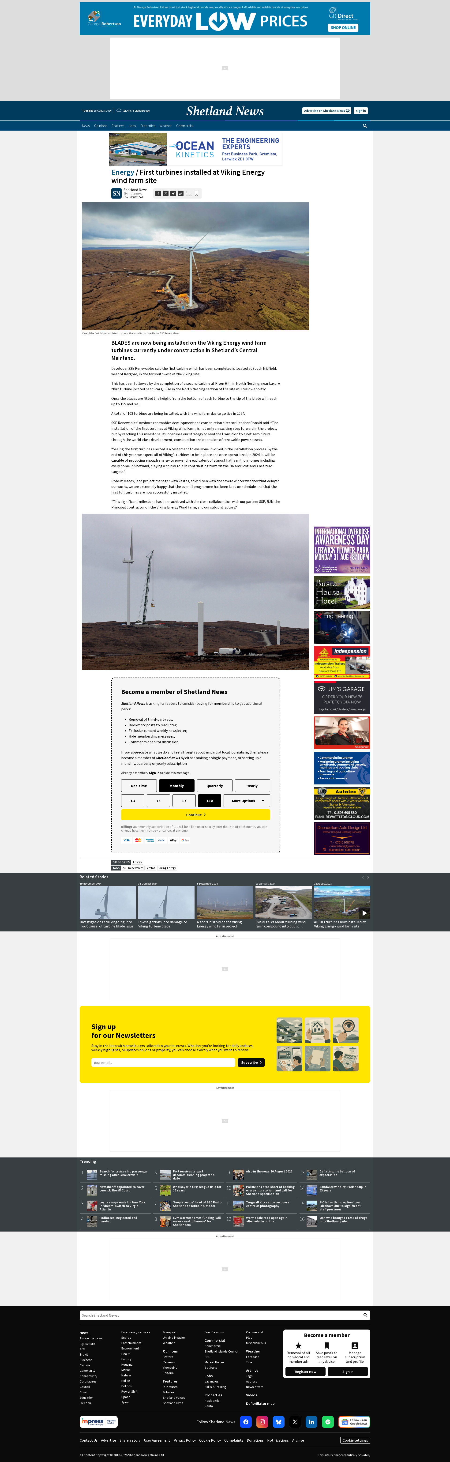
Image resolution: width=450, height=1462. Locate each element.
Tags (249, 1376)
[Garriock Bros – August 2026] (342, 662)
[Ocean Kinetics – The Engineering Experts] (195, 149)
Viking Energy (167, 868)
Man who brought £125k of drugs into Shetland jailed (343, 1219)
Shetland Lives (173, 1403)
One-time (139, 785)
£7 (184, 800)
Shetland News (135, 189)
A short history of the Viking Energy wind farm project (219, 923)
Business (86, 1360)
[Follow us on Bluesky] (279, 1422)
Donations (255, 1440)
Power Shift (129, 1391)
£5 (159, 800)
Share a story (130, 1440)
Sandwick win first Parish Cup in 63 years (342, 1188)
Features (170, 1381)
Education (87, 1397)
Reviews (169, 1362)
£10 (210, 800)
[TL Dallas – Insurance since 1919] (342, 768)
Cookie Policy (210, 1440)
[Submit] (365, 1315)
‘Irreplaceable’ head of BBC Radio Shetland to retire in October (197, 1204)
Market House (214, 1362)
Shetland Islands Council (221, 1351)
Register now (305, 1371)
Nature (126, 1375)
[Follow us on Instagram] (262, 1422)
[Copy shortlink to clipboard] (181, 193)
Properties (213, 1395)
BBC (207, 1357)
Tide (249, 1362)
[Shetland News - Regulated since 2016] (99, 1422)
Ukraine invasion (174, 1337)
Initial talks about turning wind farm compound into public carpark (280, 926)
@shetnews (133, 193)
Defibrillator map (260, 1403)
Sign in (361, 111)
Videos (251, 1395)
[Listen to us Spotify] (328, 1422)
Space (125, 1397)
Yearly (252, 785)
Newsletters (254, 1387)
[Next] (368, 877)
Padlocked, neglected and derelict (118, 1219)
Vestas (151, 868)
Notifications (278, 1440)
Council (85, 1387)
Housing (127, 1364)
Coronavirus (88, 1381)
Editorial (168, 1373)
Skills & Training (215, 1387)
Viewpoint (170, 1367)
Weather (169, 1343)
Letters (168, 1357)
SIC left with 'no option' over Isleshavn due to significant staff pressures (340, 1205)
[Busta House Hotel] (342, 592)
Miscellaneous (256, 1343)
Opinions (170, 1351)
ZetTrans (211, 1367)
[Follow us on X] (295, 1422)
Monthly (177, 785)
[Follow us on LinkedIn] (311, 1422)
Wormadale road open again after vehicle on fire (266, 1219)
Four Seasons (214, 1332)
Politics (126, 1386)
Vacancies (212, 1381)
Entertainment (131, 1343)
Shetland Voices (174, 1397)
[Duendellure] (342, 838)
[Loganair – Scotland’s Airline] (342, 732)
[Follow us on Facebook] (246, 1422)
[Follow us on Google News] (354, 1422)
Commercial (215, 1340)
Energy (122, 172)
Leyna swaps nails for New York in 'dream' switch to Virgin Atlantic (122, 1205)
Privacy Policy (185, 1440)
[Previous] (363, 877)
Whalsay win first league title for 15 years (197, 1188)
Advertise (108, 1440)
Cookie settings (355, 1440)
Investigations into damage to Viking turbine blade (162, 923)
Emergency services (135, 1332)
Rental (209, 1406)
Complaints (233, 1440)
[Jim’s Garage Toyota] (342, 697)
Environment (130, 1348)
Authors (251, 1381)
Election (85, 1403)
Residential (212, 1400)
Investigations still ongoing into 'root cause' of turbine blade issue (107, 923)
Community (87, 1370)
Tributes (168, 1392)
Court (83, 1392)
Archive (252, 1370)
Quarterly (214, 785)
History (126, 1359)
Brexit (84, 1354)
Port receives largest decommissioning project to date (193, 1174)
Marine (126, 1370)
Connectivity (88, 1376)
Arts (83, 1349)
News (84, 1332)
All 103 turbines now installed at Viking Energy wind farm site (340, 923)
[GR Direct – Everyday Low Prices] (225, 18)
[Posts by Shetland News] (116, 193)
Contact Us (89, 1440)
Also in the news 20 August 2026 (269, 1171)
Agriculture (87, 1343)
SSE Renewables (133, 868)
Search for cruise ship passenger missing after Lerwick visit (123, 1173)
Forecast (252, 1357)
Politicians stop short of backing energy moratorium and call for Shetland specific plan (270, 1190)
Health (125, 1354)
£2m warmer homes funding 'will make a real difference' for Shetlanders (197, 1221)
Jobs (209, 1375)
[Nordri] (342, 627)
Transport (169, 1332)
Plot (249, 1337)
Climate (85, 1365)
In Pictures (170, 1387)
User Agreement (157, 1440)
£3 (133, 800)
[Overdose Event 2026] (342, 528)
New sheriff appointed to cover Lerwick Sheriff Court (122, 1188)
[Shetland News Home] (225, 118)
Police (125, 1381)
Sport (125, 1402)
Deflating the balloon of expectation (337, 1173)
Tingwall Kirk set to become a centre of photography (267, 1204)
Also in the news (91, 1338)
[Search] (365, 126)
